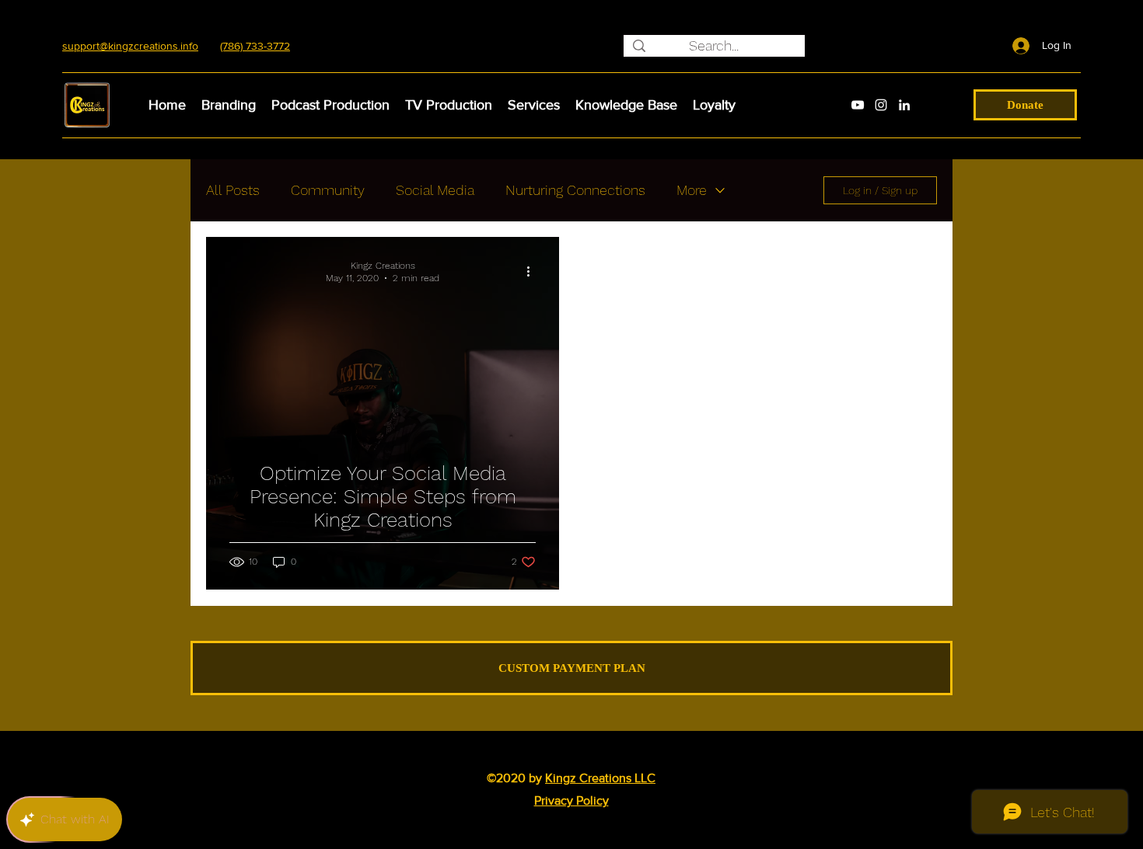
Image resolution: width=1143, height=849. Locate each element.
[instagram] (881, 105)
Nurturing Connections (575, 190)
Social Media (435, 190)
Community (328, 190)
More (691, 190)
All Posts (233, 190)
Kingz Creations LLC (600, 778)
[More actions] (533, 271)
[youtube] (857, 105)
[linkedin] (904, 105)
